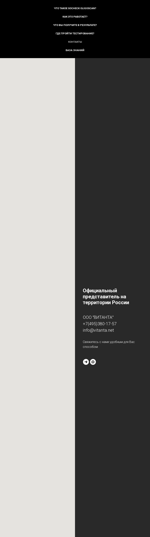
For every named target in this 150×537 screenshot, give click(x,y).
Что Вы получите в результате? (75, 25)
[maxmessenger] (93, 362)
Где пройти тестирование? (75, 33)
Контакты (75, 41)
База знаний (75, 50)
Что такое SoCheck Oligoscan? (75, 8)
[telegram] (86, 362)
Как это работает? (75, 16)
